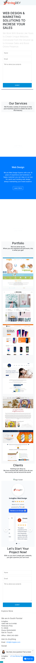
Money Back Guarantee (23, 656)
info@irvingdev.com (13, 642)
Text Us (30, 659)
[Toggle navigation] (32, 2)
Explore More (7, 611)
